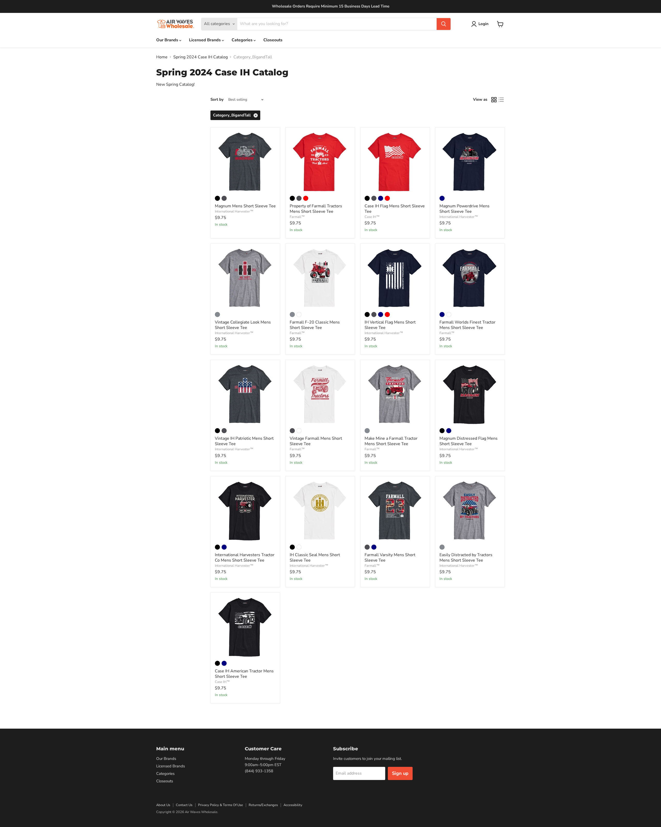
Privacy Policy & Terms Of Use (220, 805)
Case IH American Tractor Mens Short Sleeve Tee (244, 673)
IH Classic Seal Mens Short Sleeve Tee (315, 557)
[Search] (444, 24)
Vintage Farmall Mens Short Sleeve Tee (316, 441)
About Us (163, 805)
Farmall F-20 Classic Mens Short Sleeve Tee (315, 324)
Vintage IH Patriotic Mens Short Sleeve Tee (244, 441)
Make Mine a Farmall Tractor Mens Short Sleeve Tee (391, 441)
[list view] (501, 99)
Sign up (400, 773)
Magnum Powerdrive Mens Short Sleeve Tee (464, 208)
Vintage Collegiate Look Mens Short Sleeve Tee (243, 324)
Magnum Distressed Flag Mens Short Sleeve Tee (468, 441)
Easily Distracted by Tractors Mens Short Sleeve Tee (465, 557)
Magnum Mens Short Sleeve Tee (245, 206)
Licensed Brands (205, 40)
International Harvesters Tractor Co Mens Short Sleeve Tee (244, 557)
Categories (243, 40)
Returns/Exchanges (263, 805)
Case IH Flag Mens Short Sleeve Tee (395, 208)
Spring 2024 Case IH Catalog (200, 57)
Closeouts (272, 40)
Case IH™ (372, 217)
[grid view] (494, 99)
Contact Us (184, 805)
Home (162, 57)
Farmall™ (297, 217)
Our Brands (167, 40)
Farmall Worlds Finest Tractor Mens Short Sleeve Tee (467, 324)
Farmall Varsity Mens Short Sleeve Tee (390, 557)
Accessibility (293, 805)
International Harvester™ (234, 211)
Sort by (217, 99)
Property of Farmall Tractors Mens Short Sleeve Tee (316, 208)
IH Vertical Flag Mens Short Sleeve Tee (390, 324)
